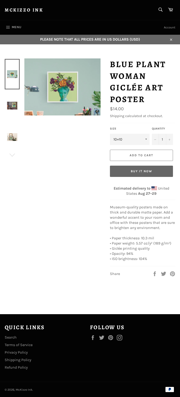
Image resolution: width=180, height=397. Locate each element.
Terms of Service (19, 345)
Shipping (117, 116)
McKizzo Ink (24, 10)
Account (169, 27)
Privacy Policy (16, 352)
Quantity (158, 128)
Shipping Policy (18, 360)
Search (11, 337)
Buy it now (141, 171)
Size (113, 128)
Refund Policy (16, 367)
